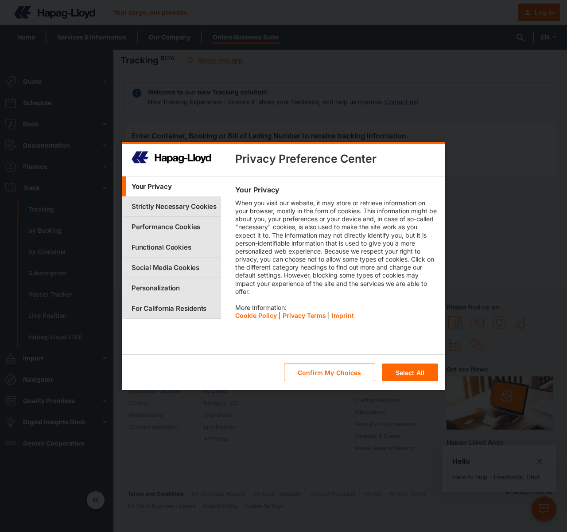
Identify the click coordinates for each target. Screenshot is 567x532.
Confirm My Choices (329, 372)
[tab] (171, 186)
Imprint (343, 315)
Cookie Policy (256, 315)
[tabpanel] (336, 255)
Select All (410, 372)
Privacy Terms (304, 315)
